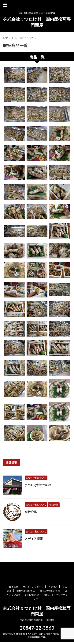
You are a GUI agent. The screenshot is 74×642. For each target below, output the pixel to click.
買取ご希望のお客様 (50, 590)
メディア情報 (34, 538)
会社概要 (13, 586)
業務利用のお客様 (26, 590)
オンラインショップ (33, 586)
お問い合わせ (32, 594)
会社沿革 (31, 512)
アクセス (52, 586)
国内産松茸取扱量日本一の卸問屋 (37, 620)
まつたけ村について (38, 485)
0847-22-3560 (38, 628)
